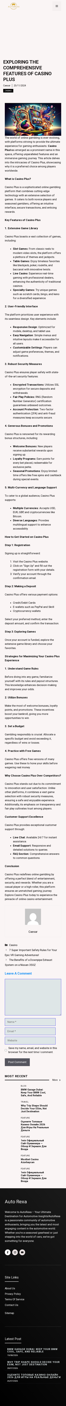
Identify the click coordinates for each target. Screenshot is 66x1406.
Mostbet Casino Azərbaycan (30, 1161)
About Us (10, 1288)
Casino (8, 91)
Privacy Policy (13, 1293)
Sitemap (9, 1313)
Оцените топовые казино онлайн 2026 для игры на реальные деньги (35, 1126)
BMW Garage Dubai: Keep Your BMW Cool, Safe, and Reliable (33, 1092)
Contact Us (11, 1305)
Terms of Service (14, 1299)
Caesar (6, 85)
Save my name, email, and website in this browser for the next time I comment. (32, 1050)
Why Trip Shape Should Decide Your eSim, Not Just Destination (34, 1108)
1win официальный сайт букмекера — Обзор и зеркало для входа (33, 1145)
